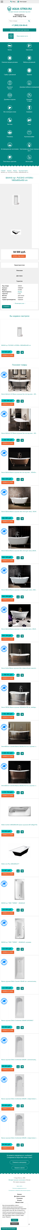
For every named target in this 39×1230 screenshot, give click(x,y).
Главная (3, 170)
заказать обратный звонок (19, 30)
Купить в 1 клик (8, 355)
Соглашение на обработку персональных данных (19, 1190)
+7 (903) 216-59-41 (19, 25)
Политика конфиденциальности (19, 1188)
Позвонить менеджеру (19, 1162)
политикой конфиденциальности (14, 1212)
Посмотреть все (19, 303)
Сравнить (6, 306)
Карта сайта (19, 1186)
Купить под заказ (18, 256)
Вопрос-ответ (19, 1202)
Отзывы (19, 1200)
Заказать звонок (19, 1168)
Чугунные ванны (23, 170)
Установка (19, 1198)
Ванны (15, 170)
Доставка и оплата (19, 1196)
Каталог (9, 170)
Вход (14, 1)
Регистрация (23, 1)
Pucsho (20, 291)
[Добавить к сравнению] (18, 352)
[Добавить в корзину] (22, 352)
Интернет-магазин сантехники (17, 1180)
